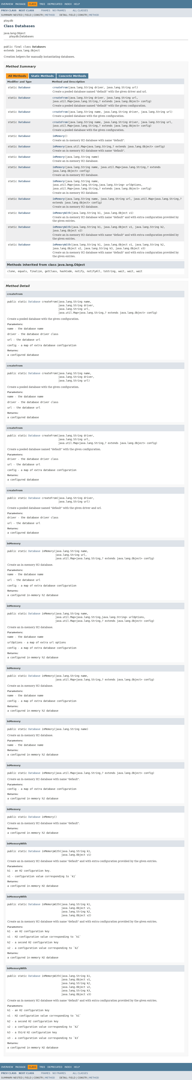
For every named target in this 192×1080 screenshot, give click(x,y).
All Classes (80, 10)
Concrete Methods (72, 75)
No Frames (59, 10)
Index (68, 4)
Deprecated (54, 4)
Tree (42, 4)
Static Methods (42, 75)
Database (24, 87)
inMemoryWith (61, 212)
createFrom (60, 87)
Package (20, 4)
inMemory (58, 135)
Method (50, 15)
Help (77, 4)
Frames (45, 10)
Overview (7, 4)
